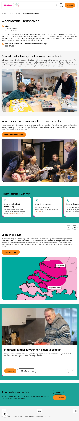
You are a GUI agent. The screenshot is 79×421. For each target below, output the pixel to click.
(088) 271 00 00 (10, 46)
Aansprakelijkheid (40, 416)
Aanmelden (38, 211)
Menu (61, 6)
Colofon (50, 416)
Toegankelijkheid (29, 416)
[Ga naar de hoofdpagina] (11, 5)
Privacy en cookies (18, 416)
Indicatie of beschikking (16, 213)
